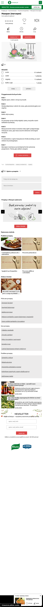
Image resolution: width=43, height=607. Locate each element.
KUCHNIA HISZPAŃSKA (10, 164)
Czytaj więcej (18, 393)
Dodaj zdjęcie (20, 226)
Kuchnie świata (13, 10)
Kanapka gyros (6, 344)
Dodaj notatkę (23, 155)
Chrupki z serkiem (7, 335)
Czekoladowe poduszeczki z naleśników (10, 253)
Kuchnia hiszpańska (23, 10)
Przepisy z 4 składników (21, 164)
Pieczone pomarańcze (29, 253)
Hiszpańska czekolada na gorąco (11, 367)
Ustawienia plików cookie (10, 605)
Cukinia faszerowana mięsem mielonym (14, 349)
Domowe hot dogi (7, 303)
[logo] (13, 2)
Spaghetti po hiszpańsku (9, 271)
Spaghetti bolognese (8, 307)
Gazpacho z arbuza (7, 357)
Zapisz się (21, 433)
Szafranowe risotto (7, 376)
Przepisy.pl (4, 10)
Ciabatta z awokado (7, 330)
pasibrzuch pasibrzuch (9, 16)
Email (13, 88)
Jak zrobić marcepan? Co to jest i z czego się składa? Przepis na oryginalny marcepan (11, 292)
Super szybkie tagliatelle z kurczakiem (13, 321)
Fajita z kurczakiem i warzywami (11, 339)
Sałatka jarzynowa (7, 312)
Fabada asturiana (7, 362)
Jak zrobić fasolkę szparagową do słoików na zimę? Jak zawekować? (24, 398)
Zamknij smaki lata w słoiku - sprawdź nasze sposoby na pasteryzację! (22, 384)
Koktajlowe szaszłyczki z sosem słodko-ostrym (15, 371)
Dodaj (37, 192)
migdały (30, 164)
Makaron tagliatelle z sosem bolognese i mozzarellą (17, 317)
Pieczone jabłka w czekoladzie (28, 271)
